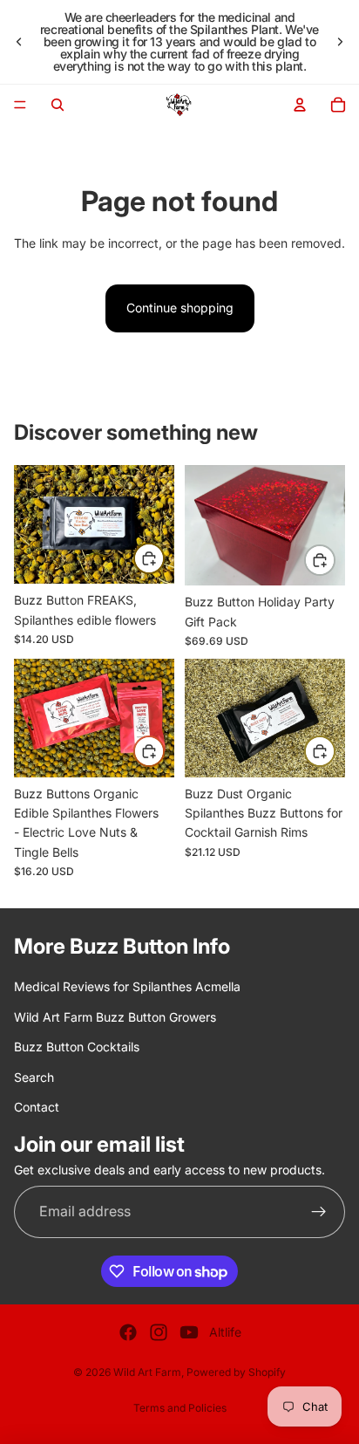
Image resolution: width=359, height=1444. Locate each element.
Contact (36, 1105)
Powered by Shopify (236, 1372)
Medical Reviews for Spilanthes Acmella (127, 986)
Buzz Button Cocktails (76, 1046)
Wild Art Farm (147, 1372)
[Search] (57, 105)
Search (34, 1076)
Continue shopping (180, 307)
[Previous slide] (19, 42)
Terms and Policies (180, 1407)
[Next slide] (340, 42)
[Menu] (20, 105)
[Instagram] (158, 1332)
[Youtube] (189, 1332)
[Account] (300, 105)
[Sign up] (319, 1211)
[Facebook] (128, 1332)
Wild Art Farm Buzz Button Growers (115, 1016)
